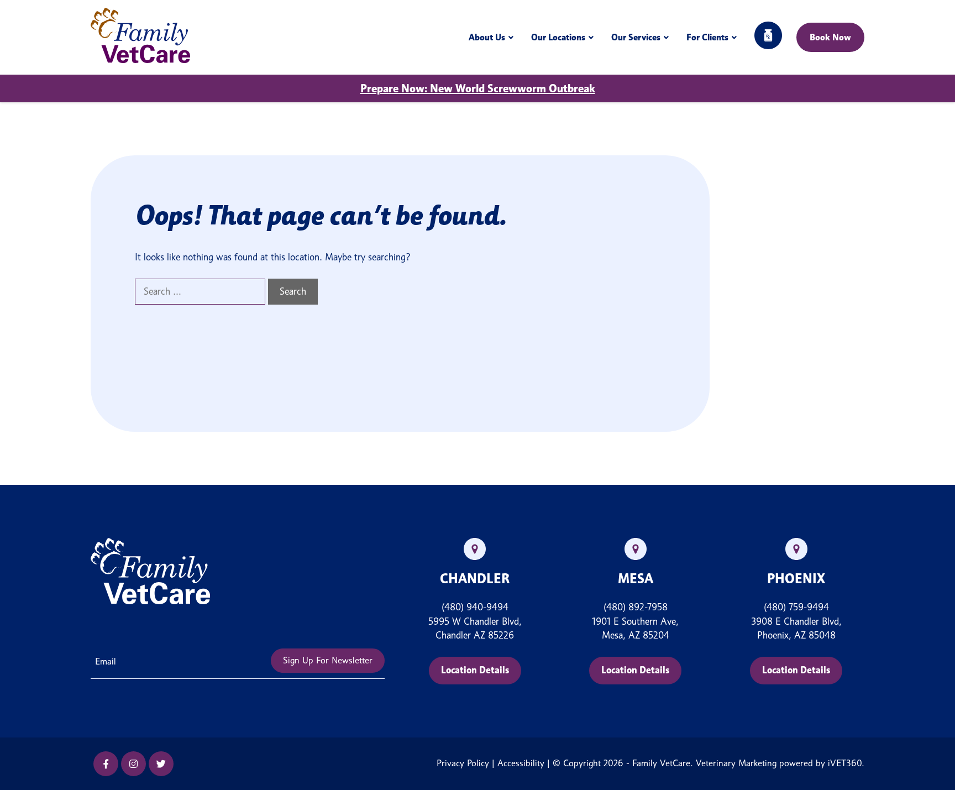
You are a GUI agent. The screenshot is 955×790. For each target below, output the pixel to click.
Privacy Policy (463, 763)
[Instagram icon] (133, 763)
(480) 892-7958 (636, 607)
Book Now (830, 37)
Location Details (475, 670)
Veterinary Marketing (736, 763)
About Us (487, 37)
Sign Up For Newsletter (327, 660)
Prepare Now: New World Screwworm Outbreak (477, 88)
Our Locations (558, 37)
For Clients (707, 37)
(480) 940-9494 (475, 607)
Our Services (635, 37)
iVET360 (845, 763)
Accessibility (520, 763)
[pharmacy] (768, 37)
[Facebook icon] (105, 763)
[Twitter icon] (161, 763)
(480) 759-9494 (796, 607)
